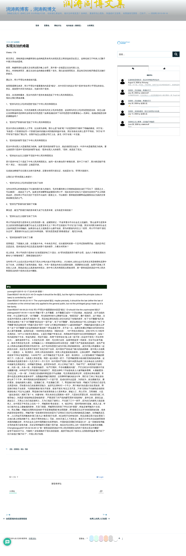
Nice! (130, 126)
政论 (22, 449)
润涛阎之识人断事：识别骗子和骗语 (141, 121)
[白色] (115, 538)
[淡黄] (106, 538)
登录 (37, 25)
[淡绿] (96, 538)
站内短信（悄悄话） (74, 25)
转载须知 (32, 538)
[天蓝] (91, 538)
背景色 (46, 25)
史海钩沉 (16, 449)
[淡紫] (101, 538)
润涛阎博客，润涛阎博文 (31, 9)
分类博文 (90, 25)
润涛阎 (17, 42)
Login (101, 477)
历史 (11, 449)
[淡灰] (111, 538)
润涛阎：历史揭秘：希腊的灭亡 (139, 90)
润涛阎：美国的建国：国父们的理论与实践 (143, 111)
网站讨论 (57, 25)
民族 (26, 449)
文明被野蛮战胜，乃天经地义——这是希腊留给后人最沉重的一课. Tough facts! (154, 95)
